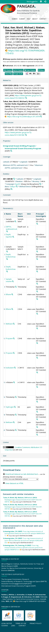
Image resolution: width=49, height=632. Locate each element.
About (35, 19)
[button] (32, 73)
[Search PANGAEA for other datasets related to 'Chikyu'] (17, 186)
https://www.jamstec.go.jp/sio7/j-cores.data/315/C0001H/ (23, 96)
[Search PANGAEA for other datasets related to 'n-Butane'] (14, 382)
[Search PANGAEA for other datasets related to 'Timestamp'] (16, 287)
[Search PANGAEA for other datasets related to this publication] (26, 98)
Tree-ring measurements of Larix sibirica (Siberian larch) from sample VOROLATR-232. (23, 540)
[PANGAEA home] (8, 6)
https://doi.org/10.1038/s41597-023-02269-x (30, 601)
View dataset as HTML (14, 483)
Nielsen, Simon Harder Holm (25, 29)
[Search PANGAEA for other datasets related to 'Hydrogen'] (15, 407)
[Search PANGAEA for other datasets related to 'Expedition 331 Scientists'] (37, 224)
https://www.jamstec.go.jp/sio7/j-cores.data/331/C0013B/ (18, 133)
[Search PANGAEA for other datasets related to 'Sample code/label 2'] (7, 251)
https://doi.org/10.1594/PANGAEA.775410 (25, 52)
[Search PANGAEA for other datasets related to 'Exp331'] (40, 184)
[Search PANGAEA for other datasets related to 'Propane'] (14, 338)
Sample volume (9, 280)
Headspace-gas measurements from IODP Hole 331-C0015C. (22, 499)
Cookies (4, 626)
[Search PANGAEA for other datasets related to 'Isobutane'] (15, 367)
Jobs (13, 626)
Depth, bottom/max (11, 255)
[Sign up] (41, 1)
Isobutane (10, 368)
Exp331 (18, 184)
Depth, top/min (9, 235)
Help (28, 19)
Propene (9, 353)
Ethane (8, 294)
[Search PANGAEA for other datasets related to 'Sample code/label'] (15, 221)
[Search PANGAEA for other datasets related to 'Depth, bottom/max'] (7, 259)
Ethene (8, 309)
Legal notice (6, 623)
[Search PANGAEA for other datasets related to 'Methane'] (14, 324)
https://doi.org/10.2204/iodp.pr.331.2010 (23, 116)
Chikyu (12, 186)
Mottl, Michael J (25, 27)
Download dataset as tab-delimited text (21, 474)
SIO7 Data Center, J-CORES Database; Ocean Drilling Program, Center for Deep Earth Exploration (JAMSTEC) (25, 43)
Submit (22, 19)
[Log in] (45, 1)
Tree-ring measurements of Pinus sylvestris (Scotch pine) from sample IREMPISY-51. (23, 547)
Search (14, 19)
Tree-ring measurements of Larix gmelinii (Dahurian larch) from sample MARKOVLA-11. (24, 533)
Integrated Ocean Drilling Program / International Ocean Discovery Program (22, 147)
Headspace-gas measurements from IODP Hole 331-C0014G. (22, 514)
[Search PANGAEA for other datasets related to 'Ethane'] (12, 294)
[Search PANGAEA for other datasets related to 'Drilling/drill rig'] (11, 189)
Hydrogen (10, 407)
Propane (9, 338)
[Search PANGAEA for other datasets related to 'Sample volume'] (13, 281)
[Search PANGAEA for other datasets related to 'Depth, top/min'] (13, 237)
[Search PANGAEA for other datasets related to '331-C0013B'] (14, 179)
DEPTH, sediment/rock (11, 228)
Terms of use (20, 623)
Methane (9, 324)
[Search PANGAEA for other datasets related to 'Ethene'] (12, 309)
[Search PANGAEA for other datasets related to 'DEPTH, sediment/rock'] (7, 231)
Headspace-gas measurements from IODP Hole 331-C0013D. (22, 507)
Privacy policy (36, 623)
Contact (42, 19)
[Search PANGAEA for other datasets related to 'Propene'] (14, 353)
